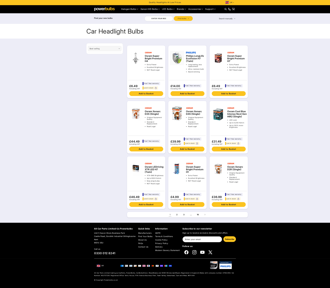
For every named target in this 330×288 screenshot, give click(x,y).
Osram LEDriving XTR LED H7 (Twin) (154, 169)
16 (198, 214)
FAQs (140, 243)
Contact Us (143, 247)
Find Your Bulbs (145, 236)
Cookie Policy (161, 240)
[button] (129, 9)
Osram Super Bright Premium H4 (153, 58)
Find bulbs (182, 18)
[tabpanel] (168, 18)
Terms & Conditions (164, 236)
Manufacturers (145, 233)
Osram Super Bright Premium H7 (236, 58)
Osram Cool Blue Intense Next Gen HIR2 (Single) (237, 114)
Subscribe (229, 239)
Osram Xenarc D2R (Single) (235, 168)
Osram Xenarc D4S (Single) (194, 112)
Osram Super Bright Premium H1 (194, 169)
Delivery (159, 247)
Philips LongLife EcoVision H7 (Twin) (195, 58)
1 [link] (170, 214)
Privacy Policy (161, 243)
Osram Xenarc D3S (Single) (152, 112)
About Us (142, 240)
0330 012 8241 (104, 253)
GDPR (157, 233)
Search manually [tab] (226, 19)
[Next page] (205, 214)
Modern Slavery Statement (167, 250)
